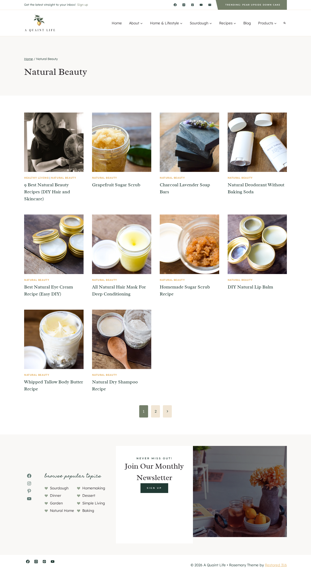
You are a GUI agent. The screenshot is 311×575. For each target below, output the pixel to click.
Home (117, 23)
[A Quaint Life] (40, 23)
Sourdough (59, 488)
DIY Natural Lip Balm (250, 287)
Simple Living (93, 503)
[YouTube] (201, 5)
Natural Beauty (63, 177)
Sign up (82, 5)
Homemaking (93, 488)
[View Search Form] (284, 23)
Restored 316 (276, 565)
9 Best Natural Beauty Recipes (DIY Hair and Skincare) (47, 192)
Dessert (88, 495)
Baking (88, 510)
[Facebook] (175, 5)
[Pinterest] (192, 5)
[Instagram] (184, 5)
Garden (56, 503)
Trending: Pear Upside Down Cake (253, 4)
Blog (247, 23)
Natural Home (62, 510)
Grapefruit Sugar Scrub (116, 185)
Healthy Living (36, 177)
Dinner (55, 495)
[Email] (210, 5)
